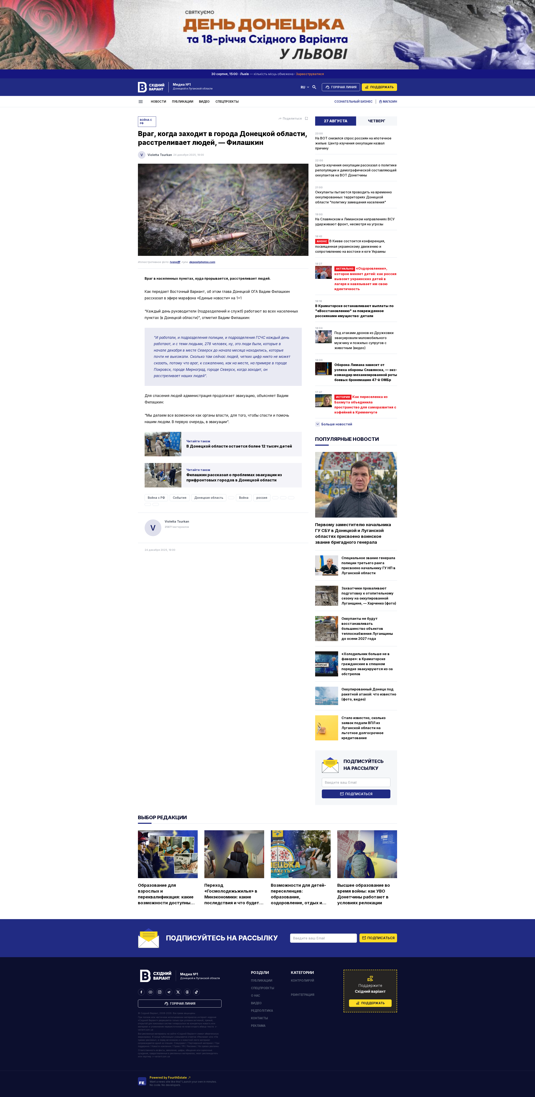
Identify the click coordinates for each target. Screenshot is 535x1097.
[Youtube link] (150, 992)
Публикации (182, 101)
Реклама (258, 1025)
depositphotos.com (202, 262)
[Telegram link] (169, 992)
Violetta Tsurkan (160, 155)
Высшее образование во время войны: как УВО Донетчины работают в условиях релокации (363, 894)
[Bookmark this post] (306, 118)
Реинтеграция (302, 994)
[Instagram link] (159, 992)
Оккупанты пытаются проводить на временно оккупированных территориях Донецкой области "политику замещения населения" (353, 197)
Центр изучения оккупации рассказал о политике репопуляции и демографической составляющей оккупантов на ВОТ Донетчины (356, 170)
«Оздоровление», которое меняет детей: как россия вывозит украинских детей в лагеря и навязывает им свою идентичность (365, 278)
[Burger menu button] (141, 101)
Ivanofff (175, 262)
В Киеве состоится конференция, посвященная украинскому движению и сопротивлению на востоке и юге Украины (350, 246)
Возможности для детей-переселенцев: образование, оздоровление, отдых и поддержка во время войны (298, 894)
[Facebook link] (141, 992)
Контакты (259, 1018)
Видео (204, 101)
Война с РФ (146, 121)
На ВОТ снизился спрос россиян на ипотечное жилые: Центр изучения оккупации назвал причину (353, 143)
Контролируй (302, 980)
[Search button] (314, 87)
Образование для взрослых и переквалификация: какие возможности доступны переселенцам (166, 894)
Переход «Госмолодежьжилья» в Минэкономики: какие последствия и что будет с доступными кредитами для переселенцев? (233, 894)
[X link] (178, 992)
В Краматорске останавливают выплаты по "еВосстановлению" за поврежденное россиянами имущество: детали (354, 311)
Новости (158, 101)
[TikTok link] (196, 992)
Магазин (390, 101)
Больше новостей (336, 424)
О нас (255, 995)
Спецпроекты (227, 101)
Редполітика (262, 1010)
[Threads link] (187, 992)
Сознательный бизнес (353, 101)
